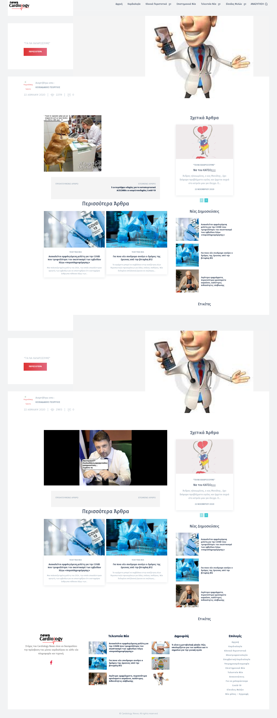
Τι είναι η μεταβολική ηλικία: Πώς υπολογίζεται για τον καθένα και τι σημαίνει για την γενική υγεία (190, 647)
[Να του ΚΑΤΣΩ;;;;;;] (204, 142)
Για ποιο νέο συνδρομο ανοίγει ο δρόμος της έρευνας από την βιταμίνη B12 (136, 258)
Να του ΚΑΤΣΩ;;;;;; (204, 170)
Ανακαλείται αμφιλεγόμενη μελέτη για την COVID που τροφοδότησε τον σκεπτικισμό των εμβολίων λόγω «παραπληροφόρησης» (74, 259)
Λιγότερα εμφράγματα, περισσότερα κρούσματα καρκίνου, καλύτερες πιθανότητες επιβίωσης (213, 281)
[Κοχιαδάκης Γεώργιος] (29, 85)
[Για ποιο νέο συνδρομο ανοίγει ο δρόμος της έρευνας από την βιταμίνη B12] (136, 229)
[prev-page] (201, 200)
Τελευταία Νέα (75, 252)
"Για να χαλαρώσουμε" (37, 43)
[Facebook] (51, 663)
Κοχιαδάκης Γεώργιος (47, 87)
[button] (259, 4)
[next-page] (206, 200)
